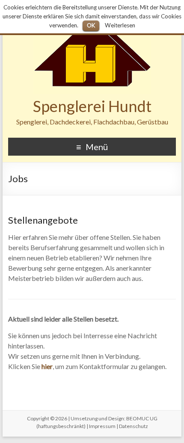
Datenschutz (133, 426)
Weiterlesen (120, 25)
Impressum (102, 426)
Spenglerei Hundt (92, 106)
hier (47, 366)
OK (91, 25)
